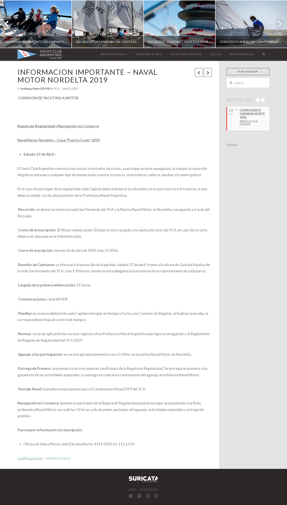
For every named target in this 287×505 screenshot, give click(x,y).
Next (278, 24)
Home (132, 489)
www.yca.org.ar (58, 458)
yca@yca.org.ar (29, 458)
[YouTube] (147, 496)
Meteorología (149, 489)
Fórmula (231, 144)
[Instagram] (156, 496)
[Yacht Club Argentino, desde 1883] (39, 54)
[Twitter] (139, 496)
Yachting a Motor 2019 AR (35, 88)
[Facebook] (131, 496)
